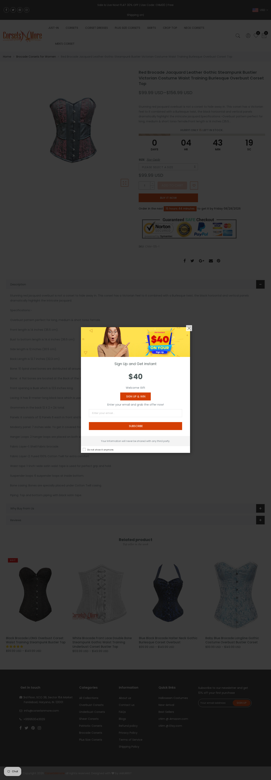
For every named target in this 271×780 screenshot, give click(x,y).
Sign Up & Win (135, 396)
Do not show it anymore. (100, 449)
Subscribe (136, 426)
